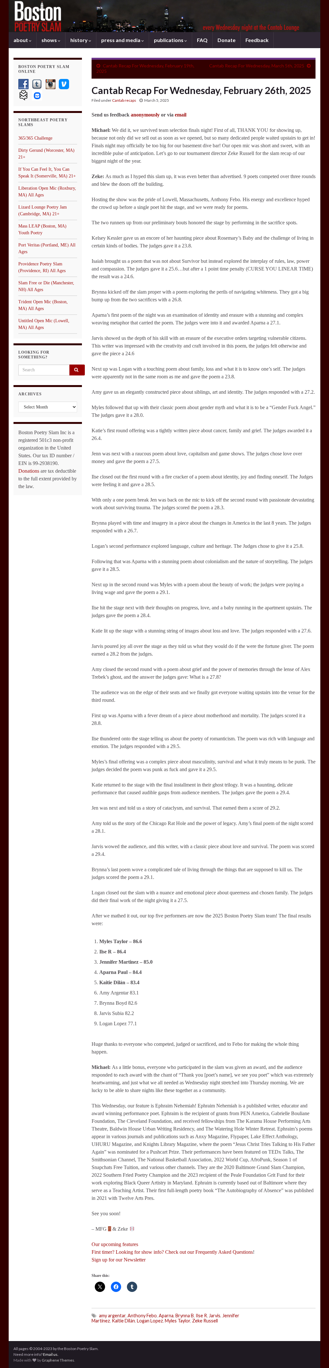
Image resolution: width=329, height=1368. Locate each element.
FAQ (202, 40)
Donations (28, 471)
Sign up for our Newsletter (119, 1259)
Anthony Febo (142, 1315)
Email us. (50, 1354)
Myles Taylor (177, 1320)
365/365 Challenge (35, 138)
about (21, 40)
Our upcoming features (115, 1244)
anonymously (146, 114)
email (180, 114)
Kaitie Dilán (123, 1320)
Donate (227, 40)
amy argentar (112, 1315)
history (79, 40)
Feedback (257, 40)
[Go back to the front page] (164, 16)
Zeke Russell (205, 1320)
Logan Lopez (150, 1320)
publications (169, 40)
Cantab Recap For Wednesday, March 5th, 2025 (256, 65)
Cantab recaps (124, 100)
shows (49, 40)
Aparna (166, 1315)
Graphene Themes (58, 1360)
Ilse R (201, 1315)
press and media (121, 40)
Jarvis (214, 1315)
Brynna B (184, 1315)
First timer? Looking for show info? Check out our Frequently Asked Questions (172, 1252)
